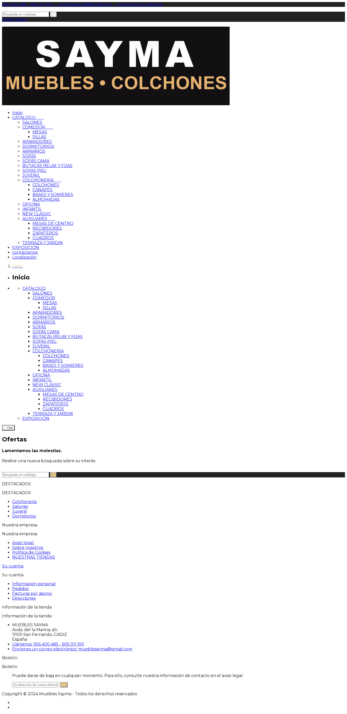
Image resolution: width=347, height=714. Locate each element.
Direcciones (24, 598)
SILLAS (39, 136)
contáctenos (25, 252)
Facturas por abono (32, 593)
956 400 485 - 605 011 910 (28, 4)
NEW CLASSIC (36, 213)
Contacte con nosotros (138, 4)
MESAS (40, 132)
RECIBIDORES (47, 228)
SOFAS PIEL (34, 170)
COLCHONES (46, 185)
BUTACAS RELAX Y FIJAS (47, 165)
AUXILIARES (38, 218)
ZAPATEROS (45, 233)
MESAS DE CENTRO (53, 223)
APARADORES (37, 141)
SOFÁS (29, 156)
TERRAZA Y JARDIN (42, 242)
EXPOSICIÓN (25, 247)
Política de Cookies (31, 552)
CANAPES (43, 189)
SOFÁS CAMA (35, 160)
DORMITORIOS (38, 146)
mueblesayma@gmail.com (83, 4)
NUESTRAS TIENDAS (33, 557)
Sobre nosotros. (28, 547)
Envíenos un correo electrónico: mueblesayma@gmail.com (72, 649)
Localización (24, 257)
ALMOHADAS (46, 199)
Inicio (17, 112)
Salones (20, 506)
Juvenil (19, 511)
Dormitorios (24, 516)
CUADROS (43, 238)
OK (8, 428)
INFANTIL (32, 209)
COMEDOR (37, 127)
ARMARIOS (33, 151)
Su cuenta (12, 566)
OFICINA (31, 204)
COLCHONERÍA (42, 180)
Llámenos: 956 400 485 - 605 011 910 (48, 644)
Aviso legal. (23, 542)
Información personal (34, 583)
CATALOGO (28, 117)
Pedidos (20, 588)
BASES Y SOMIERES (53, 194)
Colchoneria (24, 501)
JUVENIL (31, 175)
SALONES (32, 122)
